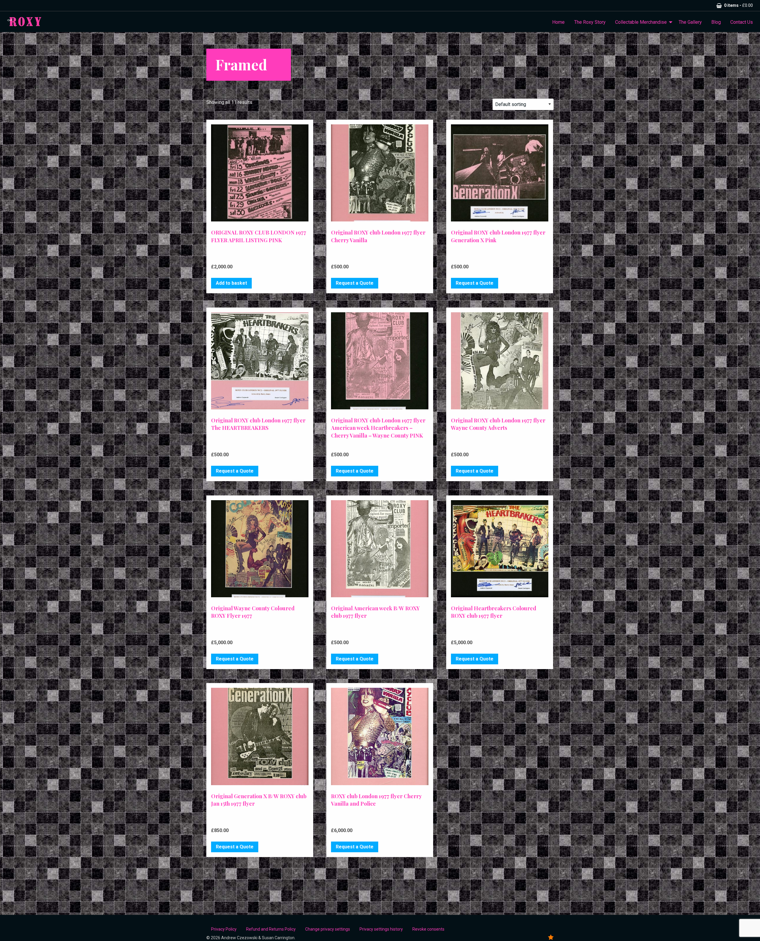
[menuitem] (558, 22)
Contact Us (741, 22)
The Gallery (690, 22)
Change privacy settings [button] (327, 929)
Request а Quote (354, 283)
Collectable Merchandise (641, 22)
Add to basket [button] (231, 283)
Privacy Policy (224, 929)
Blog (716, 22)
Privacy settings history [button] (381, 929)
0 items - (738, 5)
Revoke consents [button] (428, 929)
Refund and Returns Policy (271, 929)
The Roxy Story (590, 22)
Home (558, 22)
